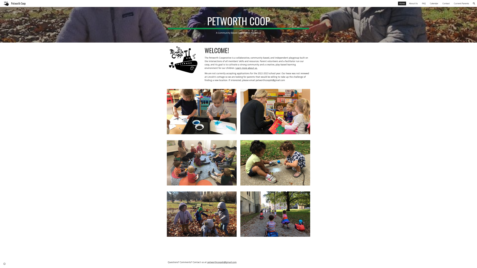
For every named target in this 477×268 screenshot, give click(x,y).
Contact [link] (446, 3)
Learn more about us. (247, 68)
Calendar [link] (434, 3)
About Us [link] (413, 3)
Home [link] (402, 3)
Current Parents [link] (461, 3)
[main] (238, 25)
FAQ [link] (424, 3)
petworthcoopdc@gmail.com (222, 262)
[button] (474, 3)
